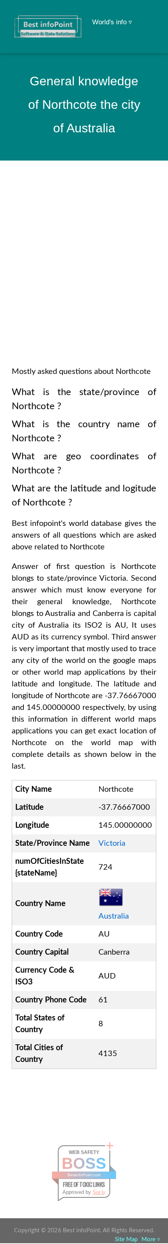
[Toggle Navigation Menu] (147, 16)
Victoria (111, 843)
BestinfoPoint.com (84, 1175)
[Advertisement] (84, 274)
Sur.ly (99, 1192)
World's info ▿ (112, 22)
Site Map (126, 1239)
